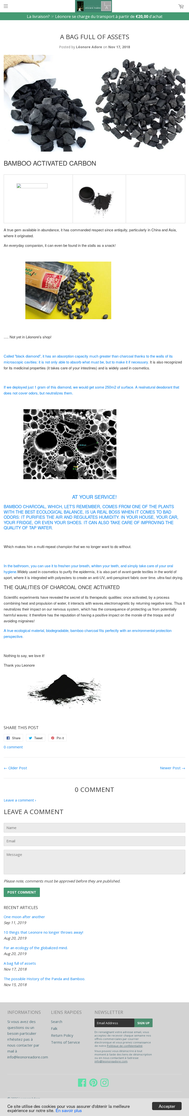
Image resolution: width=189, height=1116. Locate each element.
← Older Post (15, 767)
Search (56, 1021)
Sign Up (143, 1023)
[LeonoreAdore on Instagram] (104, 1084)
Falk (54, 1028)
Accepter (167, 1106)
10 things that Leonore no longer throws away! (43, 932)
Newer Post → (172, 767)
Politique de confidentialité (124, 1046)
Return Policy (62, 1035)
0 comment (13, 746)
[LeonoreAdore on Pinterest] (93, 1084)
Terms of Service (65, 1042)
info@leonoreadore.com (27, 1056)
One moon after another (24, 916)
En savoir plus (69, 1110)
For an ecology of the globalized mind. (36, 947)
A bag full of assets (20, 963)
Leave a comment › (20, 800)
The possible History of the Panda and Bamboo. (44, 978)
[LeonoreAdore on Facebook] (82, 1084)
